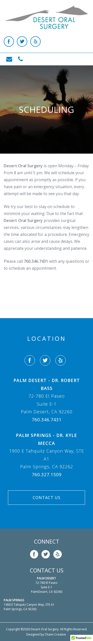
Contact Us (47, 497)
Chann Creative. (56, 634)
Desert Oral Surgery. (45, 629)
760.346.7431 (47, 420)
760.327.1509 (47, 474)
